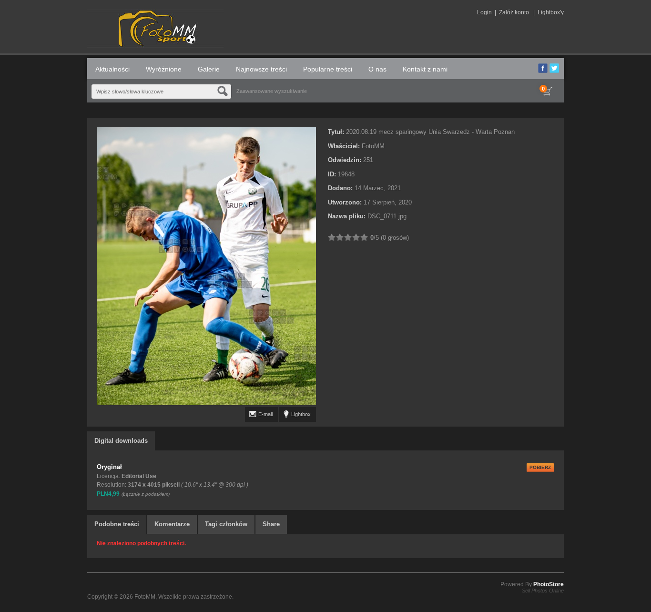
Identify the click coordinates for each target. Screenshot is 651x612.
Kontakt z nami (425, 69)
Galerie (209, 69)
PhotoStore (548, 584)
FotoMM (144, 596)
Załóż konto (514, 12)
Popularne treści (327, 69)
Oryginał (109, 466)
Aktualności (112, 69)
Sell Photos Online (543, 590)
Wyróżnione (164, 69)
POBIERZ (540, 467)
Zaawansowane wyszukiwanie (271, 91)
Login (484, 12)
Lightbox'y (551, 12)
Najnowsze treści (261, 69)
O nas (377, 69)
